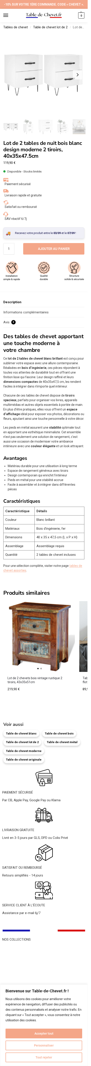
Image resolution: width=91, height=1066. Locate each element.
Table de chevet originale (24, 759)
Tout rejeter (44, 1057)
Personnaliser (44, 1045)
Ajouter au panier (54, 249)
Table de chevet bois (59, 733)
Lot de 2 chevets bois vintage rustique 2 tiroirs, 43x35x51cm (35, 680)
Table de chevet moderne (24, 751)
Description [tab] (12, 302)
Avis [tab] (8, 322)
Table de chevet (13, 948)
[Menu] (10, 15)
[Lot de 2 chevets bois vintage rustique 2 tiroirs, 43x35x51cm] (39, 636)
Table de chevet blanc (21, 733)
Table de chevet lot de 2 (50, 27)
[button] (80, 15)
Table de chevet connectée (21, 973)
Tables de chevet (15, 27)
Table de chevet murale (19, 968)
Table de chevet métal (62, 742)
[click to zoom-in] (43, 75)
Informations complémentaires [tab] (26, 312)
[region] (44, 1025)
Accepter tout (43, 1033)
